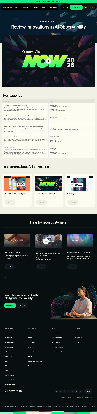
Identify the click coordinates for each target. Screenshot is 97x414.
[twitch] (76, 391)
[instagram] (72, 391)
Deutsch (93, 406)
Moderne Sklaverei (74, 406)
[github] (64, 391)
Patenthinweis (84, 406)
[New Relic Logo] (8, 7)
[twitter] (60, 391)
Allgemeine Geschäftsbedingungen (10, 406)
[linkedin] (68, 391)
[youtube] (56, 391)
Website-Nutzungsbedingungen (44, 406)
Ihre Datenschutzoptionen (59, 406)
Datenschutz (32, 406)
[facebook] (80, 391)
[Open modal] (48, 61)
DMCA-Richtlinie (23, 406)
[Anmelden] (67, 7)
